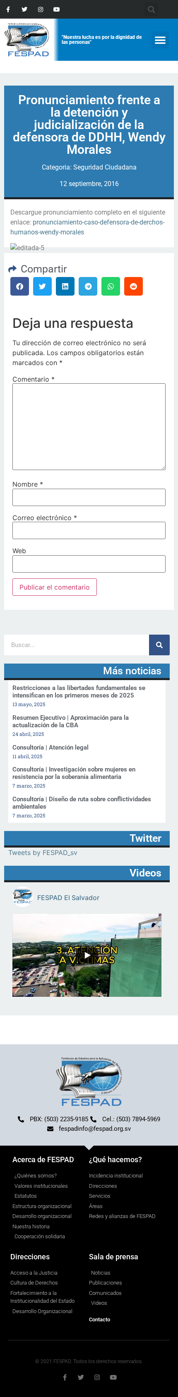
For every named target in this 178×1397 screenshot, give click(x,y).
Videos (145, 873)
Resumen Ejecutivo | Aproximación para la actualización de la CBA (70, 721)
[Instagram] (40, 9)
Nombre (27, 484)
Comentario (33, 379)
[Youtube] (57, 9)
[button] (160, 39)
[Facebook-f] (8, 9)
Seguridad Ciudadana (105, 167)
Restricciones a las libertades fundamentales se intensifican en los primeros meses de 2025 (78, 691)
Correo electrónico (44, 517)
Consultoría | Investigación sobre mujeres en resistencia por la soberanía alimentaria (73, 773)
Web (19, 550)
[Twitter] (24, 9)
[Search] (159, 645)
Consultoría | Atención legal (50, 747)
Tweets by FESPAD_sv (42, 852)
